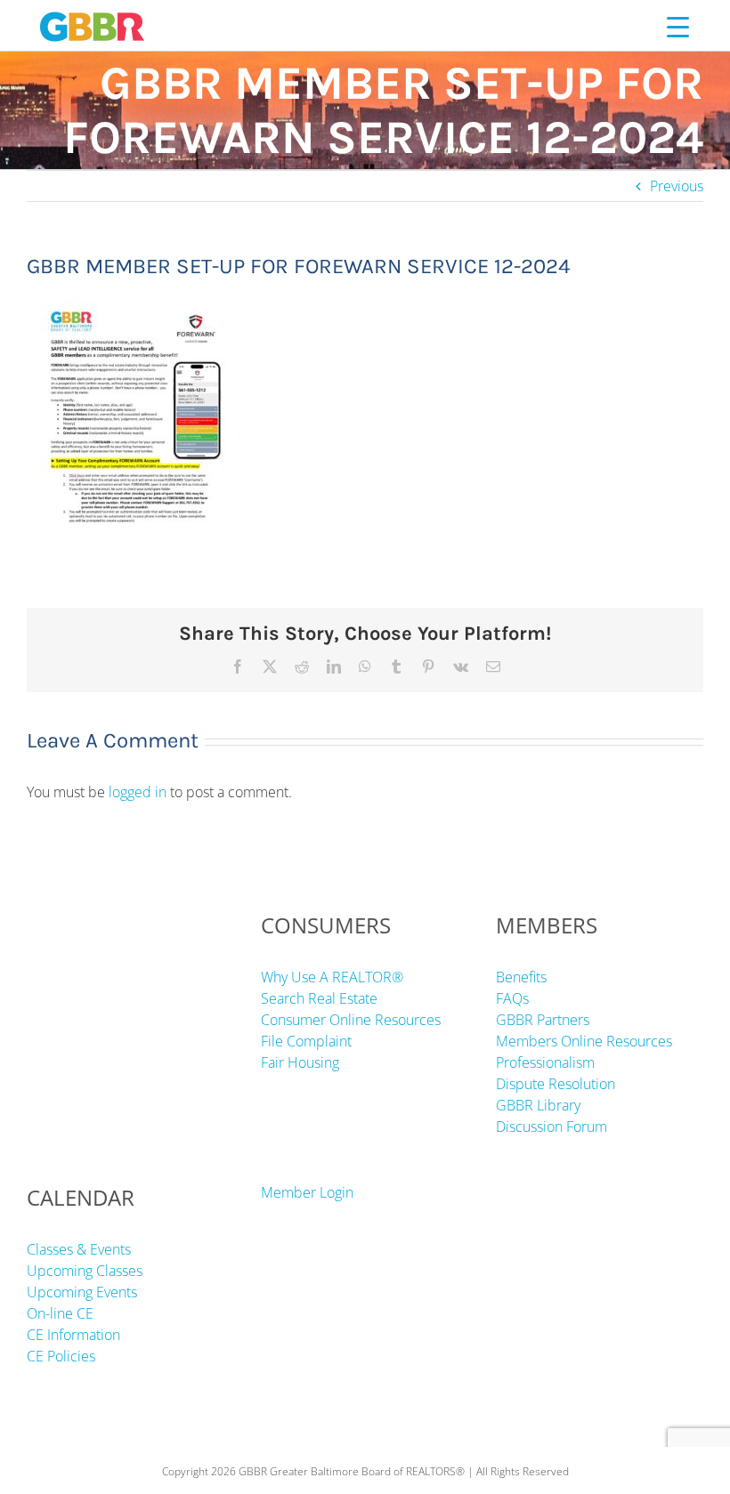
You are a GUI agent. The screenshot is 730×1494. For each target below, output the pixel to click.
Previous (676, 186)
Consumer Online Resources (351, 1020)
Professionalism (545, 1062)
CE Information (73, 1335)
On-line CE (60, 1313)
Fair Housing (300, 1062)
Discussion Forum (551, 1126)
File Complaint (306, 1041)
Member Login (307, 1192)
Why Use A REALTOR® (332, 977)
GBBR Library (538, 1105)
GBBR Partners (542, 1020)
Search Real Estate (319, 998)
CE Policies (61, 1356)
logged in (137, 792)
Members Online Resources (584, 1041)
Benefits (521, 977)
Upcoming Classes (84, 1270)
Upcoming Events (82, 1292)
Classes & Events (79, 1249)
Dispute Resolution (555, 1084)
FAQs (512, 998)
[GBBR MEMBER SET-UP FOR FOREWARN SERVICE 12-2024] (130, 298)
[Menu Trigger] (678, 26)
